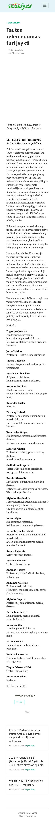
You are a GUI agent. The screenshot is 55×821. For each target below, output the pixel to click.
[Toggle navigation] (45, 5)
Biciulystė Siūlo (15, 745)
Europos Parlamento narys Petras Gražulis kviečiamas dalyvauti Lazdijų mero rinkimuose (25, 735)
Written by (16, 50)
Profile (19, 702)
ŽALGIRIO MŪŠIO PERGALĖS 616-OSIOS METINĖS (26, 783)
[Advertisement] (27, 89)
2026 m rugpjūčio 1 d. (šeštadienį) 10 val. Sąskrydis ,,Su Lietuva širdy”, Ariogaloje (26, 761)
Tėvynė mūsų (13, 22)
